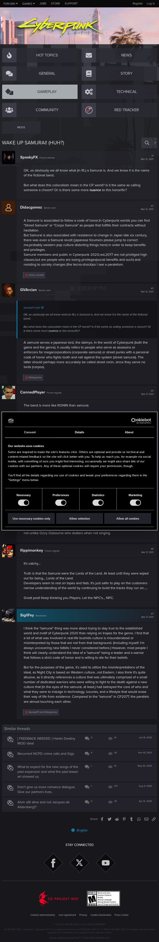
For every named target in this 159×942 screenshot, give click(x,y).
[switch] (60, 502)
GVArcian (28, 290)
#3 (147, 290)
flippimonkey (31, 550)
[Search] (147, 143)
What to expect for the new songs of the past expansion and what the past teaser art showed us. (47, 772)
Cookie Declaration (101, 915)
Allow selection (79, 518)
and (43, 712)
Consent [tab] (30, 432)
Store (55, 3)
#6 (147, 551)
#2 (147, 208)
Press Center (122, 915)
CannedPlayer (32, 392)
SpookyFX (29, 157)
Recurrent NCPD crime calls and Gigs (45, 753)
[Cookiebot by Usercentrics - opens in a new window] (134, 421)
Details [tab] (79, 432)
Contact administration (42, 915)
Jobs (42, 3)
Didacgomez (31, 207)
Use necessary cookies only (31, 518)
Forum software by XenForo (79, 937)
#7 (147, 615)
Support (71, 3)
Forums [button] (9, 3)
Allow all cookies (127, 518)
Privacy (83, 915)
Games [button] (27, 3)
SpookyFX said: (31, 307)
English (82, 830)
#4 (147, 392)
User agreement (67, 915)
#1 (147, 157)
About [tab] (129, 432)
